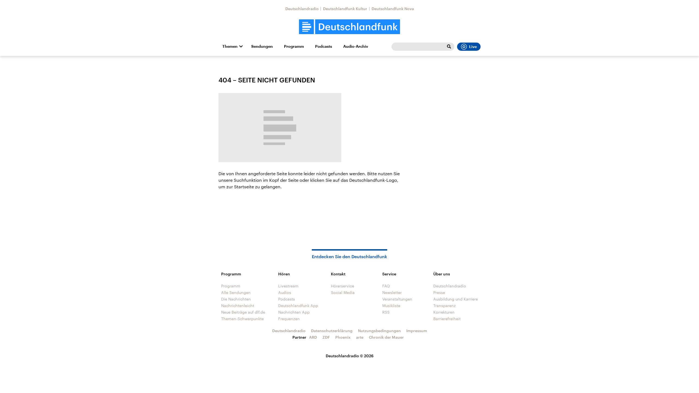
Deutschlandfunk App (298, 305)
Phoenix (343, 337)
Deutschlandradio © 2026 (350, 355)
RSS (386, 312)
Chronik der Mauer (386, 337)
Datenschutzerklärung (332, 330)
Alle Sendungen (236, 292)
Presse (439, 292)
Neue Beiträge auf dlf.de (243, 312)
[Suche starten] (449, 47)
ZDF (326, 337)
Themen (230, 46)
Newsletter (392, 292)
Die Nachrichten (236, 299)
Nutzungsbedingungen (379, 330)
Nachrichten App (294, 312)
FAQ (386, 286)
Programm (294, 46)
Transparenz (444, 305)
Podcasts (323, 46)
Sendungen (262, 46)
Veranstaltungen (397, 299)
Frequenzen (289, 318)
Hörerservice (342, 286)
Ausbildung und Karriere (455, 299)
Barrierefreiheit (447, 318)
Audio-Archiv (355, 46)
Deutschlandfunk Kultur (345, 8)
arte (359, 337)
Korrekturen (444, 312)
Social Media (343, 292)
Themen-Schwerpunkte (242, 318)
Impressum (416, 330)
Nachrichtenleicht (237, 305)
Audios (284, 292)
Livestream (288, 286)
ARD (313, 337)
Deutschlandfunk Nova (393, 8)
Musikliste (391, 305)
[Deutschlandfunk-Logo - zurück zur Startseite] (349, 26)
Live (473, 47)
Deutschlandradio (302, 8)
